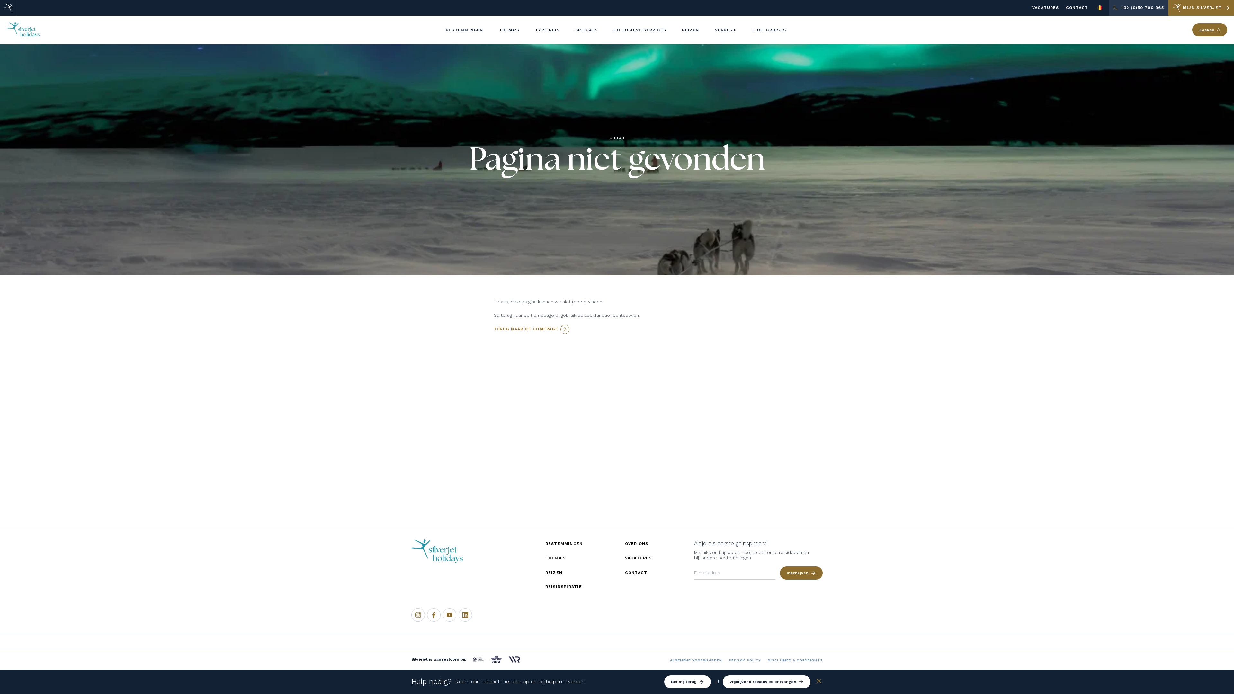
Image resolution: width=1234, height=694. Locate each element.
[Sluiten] (819, 682)
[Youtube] (449, 615)
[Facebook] (434, 615)
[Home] (8, 8)
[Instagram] (418, 615)
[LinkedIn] (465, 615)
